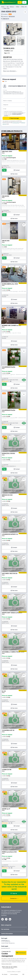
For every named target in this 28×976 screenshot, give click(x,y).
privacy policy (16, 122)
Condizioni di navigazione (17, 112)
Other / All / (6, 8)
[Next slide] (22, 29)
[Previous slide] (6, 29)
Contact (17, 170)
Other (17, 6)
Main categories (6, 925)
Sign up (15, 893)
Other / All (24, 6)
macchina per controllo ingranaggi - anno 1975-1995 (14, 291)
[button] (11, 148)
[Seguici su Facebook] (6, 919)
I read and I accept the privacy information (13, 111)
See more (15, 174)
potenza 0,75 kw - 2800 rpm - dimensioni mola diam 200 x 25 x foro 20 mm (14, 375)
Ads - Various (10, 6)
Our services (5, 929)
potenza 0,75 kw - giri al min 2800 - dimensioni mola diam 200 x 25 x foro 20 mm (14, 418)
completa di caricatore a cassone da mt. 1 (11, 461)
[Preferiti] (25, 12)
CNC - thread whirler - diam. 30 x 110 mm (11, 333)
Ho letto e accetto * (14, 112)
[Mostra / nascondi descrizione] (10, 71)
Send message (15, 118)
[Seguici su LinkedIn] (10, 919)
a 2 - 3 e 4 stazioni (6, 816)
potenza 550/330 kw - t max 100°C (10, 861)
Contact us (13, 898)
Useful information (7, 933)
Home (2, 6)
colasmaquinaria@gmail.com (17, 86)
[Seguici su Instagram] (2, 919)
